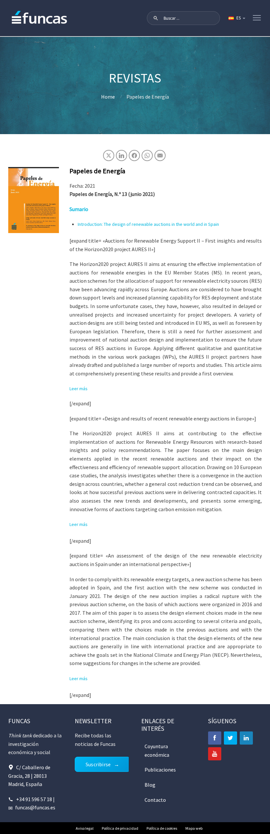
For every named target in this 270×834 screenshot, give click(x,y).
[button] (156, 18)
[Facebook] (214, 738)
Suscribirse (98, 764)
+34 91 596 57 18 (34, 799)
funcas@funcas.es (35, 807)
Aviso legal (85, 828)
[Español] (236, 18)
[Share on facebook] (134, 155)
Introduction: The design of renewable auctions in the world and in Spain (148, 224)
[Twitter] (230, 738)
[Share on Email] (160, 155)
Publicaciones (160, 769)
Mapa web (193, 828)
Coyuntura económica (157, 750)
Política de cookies (162, 828)
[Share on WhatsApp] (147, 155)
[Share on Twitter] (108, 155)
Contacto (155, 800)
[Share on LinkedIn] (121, 155)
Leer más (78, 389)
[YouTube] (214, 753)
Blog (150, 784)
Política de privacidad (120, 828)
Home (108, 96)
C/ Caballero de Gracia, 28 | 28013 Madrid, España (29, 775)
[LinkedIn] (246, 738)
